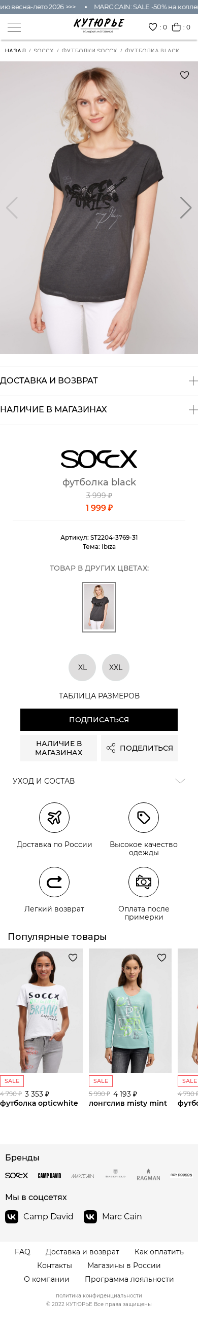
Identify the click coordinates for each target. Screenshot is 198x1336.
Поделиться (146, 748)
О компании (47, 1279)
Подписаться (99, 719)
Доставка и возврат (82, 1252)
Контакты (54, 1265)
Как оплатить (159, 1252)
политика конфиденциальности (99, 1296)
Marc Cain (122, 1216)
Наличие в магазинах (58, 748)
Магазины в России (124, 1265)
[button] (186, 208)
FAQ (22, 1252)
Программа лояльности (129, 1279)
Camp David (48, 1216)
